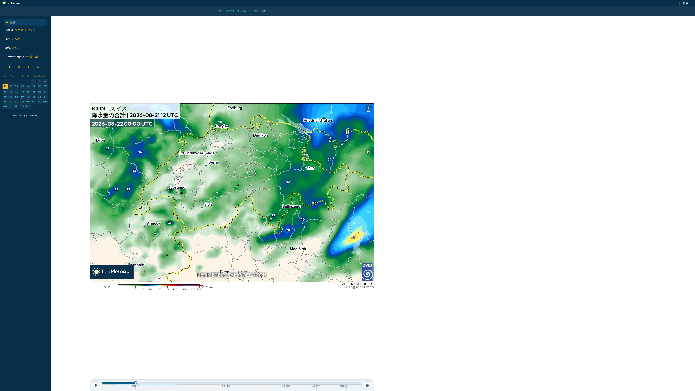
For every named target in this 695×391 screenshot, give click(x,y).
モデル (12, 38)
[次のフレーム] (29, 67)
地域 (12, 47)
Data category (22, 56)
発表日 (20, 29)
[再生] (19, 67)
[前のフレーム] (9, 67)
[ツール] (367, 385)
